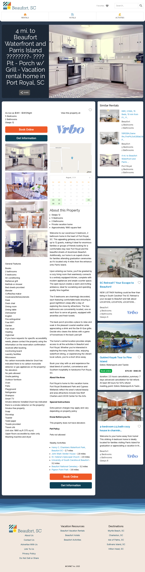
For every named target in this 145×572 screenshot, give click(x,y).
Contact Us (29, 540)
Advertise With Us (29, 544)
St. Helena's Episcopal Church (66, 457)
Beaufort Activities (72, 540)
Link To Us (29, 549)
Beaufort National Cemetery (65, 466)
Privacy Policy (29, 553)
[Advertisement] (120, 196)
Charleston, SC (116, 535)
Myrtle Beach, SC (116, 531)
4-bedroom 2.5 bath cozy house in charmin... (115, 428)
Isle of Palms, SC (116, 540)
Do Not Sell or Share (29, 558)
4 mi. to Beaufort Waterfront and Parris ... (129, 158)
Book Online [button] (26, 129)
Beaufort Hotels (72, 535)
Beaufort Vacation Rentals (72, 531)
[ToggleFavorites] (90, 109)
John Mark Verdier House (63, 454)
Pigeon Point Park (60, 469)
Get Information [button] (26, 138)
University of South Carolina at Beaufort (70, 460)
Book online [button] (106, 371)
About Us (29, 535)
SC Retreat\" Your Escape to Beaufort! (117, 284)
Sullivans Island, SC (116, 544)
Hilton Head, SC (116, 549)
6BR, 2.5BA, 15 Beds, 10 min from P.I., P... (130, 114)
